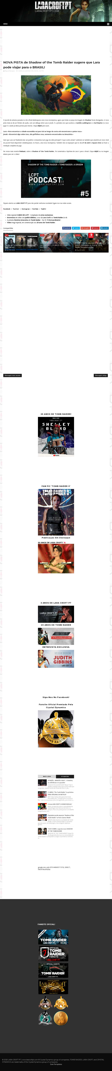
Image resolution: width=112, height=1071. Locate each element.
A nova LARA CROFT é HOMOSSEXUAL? (60, 804)
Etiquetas (65, 776)
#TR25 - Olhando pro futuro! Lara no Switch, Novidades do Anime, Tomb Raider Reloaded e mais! (88, 245)
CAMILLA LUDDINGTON (25, 71)
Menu (5, 24)
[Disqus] (56, 284)
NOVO (36, 71)
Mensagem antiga (100, 375)
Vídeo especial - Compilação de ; (30, 215)
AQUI (40, 126)
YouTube (35, 209)
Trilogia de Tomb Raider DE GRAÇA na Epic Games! (19, 246)
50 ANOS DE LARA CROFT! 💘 (52, 543)
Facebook (6, 209)
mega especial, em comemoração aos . (31, 222)
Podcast (22, 151)
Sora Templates (56, 1064)
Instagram (26, 209)
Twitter (16, 209)
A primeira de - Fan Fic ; (34, 220)
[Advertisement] (56, 43)
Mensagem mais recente (12, 375)
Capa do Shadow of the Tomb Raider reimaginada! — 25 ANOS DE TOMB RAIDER (54, 245)
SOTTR (41, 71)
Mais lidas (47, 776)
